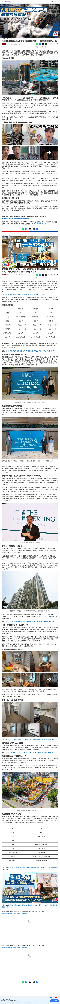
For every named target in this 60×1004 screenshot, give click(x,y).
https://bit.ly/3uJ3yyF (40, 224)
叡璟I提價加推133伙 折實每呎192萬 (18, 294)
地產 (7, 38)
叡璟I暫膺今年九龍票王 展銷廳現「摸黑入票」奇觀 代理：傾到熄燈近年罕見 (30, 752)
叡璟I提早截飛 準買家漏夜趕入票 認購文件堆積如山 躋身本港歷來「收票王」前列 (32, 351)
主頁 (4, 38)
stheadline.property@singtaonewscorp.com (15, 218)
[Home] (7, 1)
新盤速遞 (11, 235)
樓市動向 (11, 38)
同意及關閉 (54, 1000)
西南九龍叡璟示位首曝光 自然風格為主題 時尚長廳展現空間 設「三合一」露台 (31, 739)
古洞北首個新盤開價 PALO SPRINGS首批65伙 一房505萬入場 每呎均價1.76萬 (31, 622)
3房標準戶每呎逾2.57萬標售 (37, 294)
